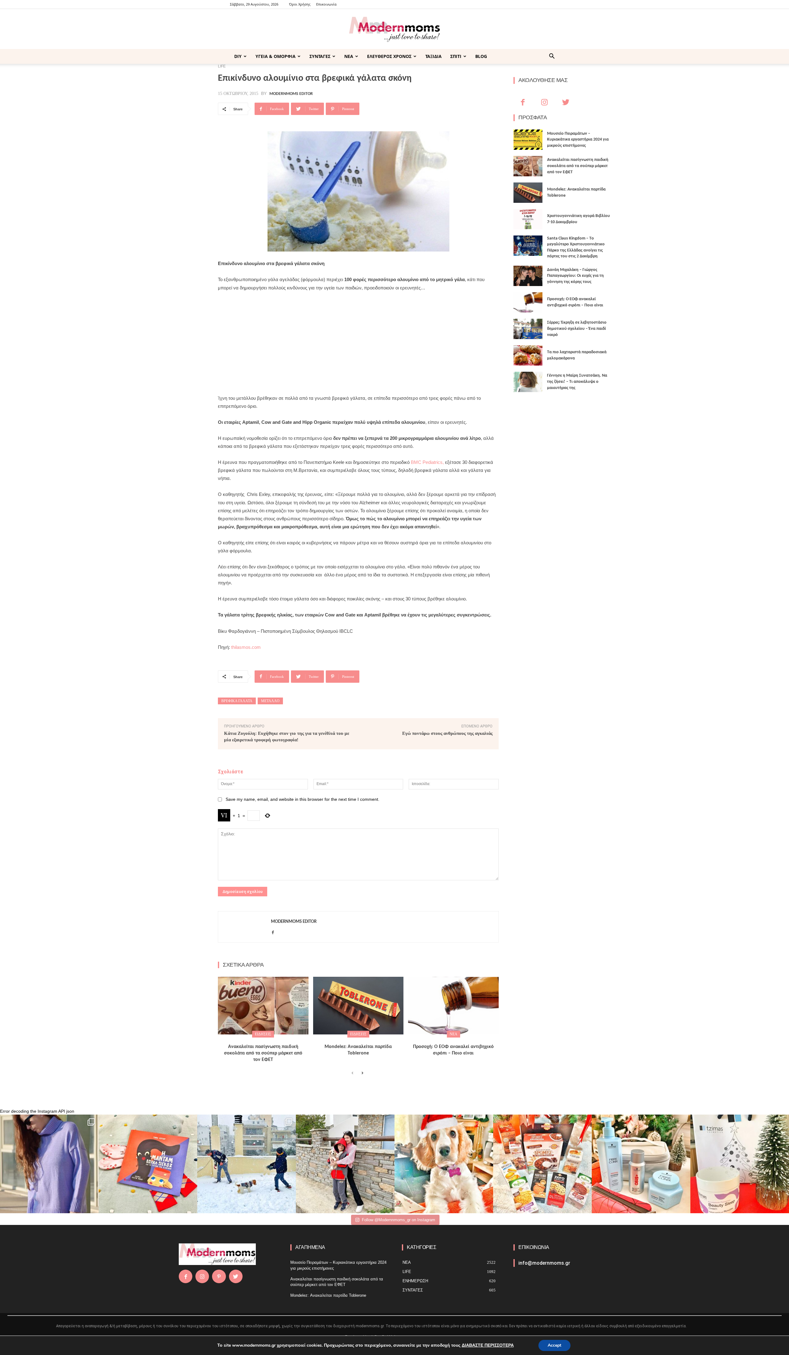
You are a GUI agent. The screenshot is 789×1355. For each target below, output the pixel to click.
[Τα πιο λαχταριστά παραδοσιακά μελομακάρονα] (527, 355)
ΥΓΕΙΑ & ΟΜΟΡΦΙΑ (276, 56)
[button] (551, 57)
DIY (238, 56)
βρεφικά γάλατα (236, 701)
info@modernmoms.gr (544, 1263)
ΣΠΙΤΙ (455, 56)
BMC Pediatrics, (427, 462)
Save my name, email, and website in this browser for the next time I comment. (302, 799)
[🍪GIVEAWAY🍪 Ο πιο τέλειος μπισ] (542, 1164)
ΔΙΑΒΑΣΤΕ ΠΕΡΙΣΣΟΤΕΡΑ (488, 1345)
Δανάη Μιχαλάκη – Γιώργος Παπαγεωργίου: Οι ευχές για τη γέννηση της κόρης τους (575, 276)
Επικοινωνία (326, 4)
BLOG (481, 56)
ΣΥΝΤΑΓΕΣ (319, 56)
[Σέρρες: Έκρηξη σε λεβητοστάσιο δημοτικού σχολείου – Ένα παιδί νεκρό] (527, 329)
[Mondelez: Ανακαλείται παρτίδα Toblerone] (358, 1006)
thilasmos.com (246, 647)
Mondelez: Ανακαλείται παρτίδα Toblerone (328, 1295)
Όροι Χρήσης (299, 4)
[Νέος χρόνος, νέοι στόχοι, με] (345, 1164)
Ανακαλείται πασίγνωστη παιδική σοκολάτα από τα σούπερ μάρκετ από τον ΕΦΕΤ (263, 1053)
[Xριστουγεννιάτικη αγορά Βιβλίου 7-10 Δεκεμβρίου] (527, 219)
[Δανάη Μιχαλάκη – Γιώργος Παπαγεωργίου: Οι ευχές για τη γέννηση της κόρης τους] (527, 276)
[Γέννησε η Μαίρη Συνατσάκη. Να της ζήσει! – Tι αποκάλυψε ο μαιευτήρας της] (527, 382)
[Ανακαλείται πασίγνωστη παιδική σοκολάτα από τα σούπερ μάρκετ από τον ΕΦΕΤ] (263, 1006)
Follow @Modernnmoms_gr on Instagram (398, 1220)
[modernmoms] (394, 29)
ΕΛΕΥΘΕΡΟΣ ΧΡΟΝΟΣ (389, 56)
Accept (554, 1345)
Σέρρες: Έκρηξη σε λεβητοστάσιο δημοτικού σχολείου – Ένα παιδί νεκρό (577, 328)
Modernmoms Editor (291, 94)
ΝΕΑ (348, 56)
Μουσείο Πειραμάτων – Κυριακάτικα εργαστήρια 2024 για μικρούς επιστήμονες (578, 139)
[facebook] (273, 931)
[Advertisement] (358, 343)
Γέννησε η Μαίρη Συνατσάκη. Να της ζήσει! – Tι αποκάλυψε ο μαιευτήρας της (577, 381)
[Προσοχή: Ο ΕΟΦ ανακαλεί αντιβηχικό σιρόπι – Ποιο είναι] (453, 1006)
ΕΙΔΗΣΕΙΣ (263, 1034)
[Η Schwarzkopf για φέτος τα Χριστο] (641, 1164)
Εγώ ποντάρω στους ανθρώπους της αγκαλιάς (447, 733)
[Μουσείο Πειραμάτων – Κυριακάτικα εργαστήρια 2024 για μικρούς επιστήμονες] (527, 139)
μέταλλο (270, 701)
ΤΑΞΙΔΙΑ (433, 56)
